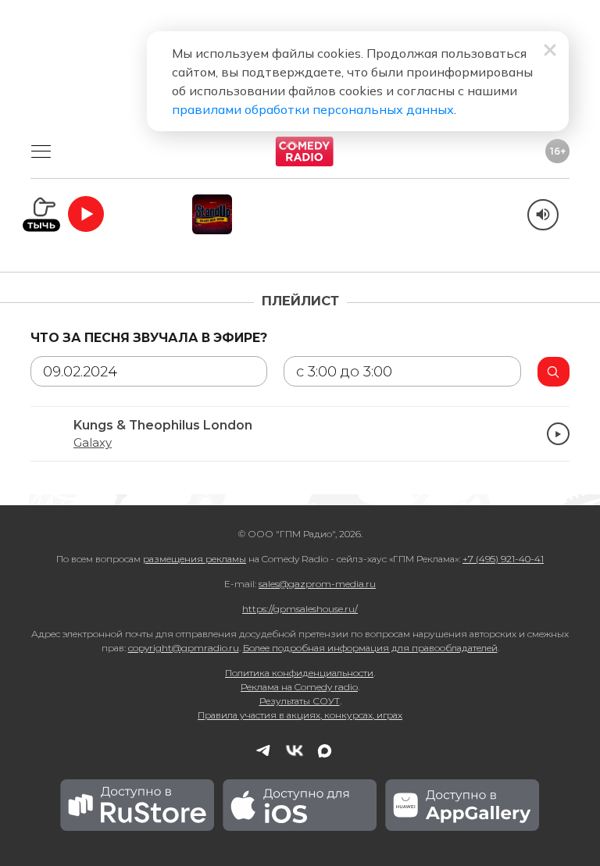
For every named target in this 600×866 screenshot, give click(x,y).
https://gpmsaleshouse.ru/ (300, 609)
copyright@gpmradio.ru (183, 648)
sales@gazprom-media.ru (317, 584)
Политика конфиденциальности (299, 673)
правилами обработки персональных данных (313, 109)
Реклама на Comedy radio (299, 687)
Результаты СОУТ (299, 701)
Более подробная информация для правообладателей (370, 648)
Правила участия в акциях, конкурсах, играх (300, 715)
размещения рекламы (194, 559)
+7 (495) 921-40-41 (503, 559)
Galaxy (92, 443)
